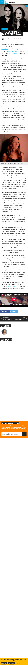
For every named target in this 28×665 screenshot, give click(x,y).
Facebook (5, 311)
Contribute (11, 663)
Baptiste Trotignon (11, 51)
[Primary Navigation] (2, 2)
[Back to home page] (16, 2)
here (8, 286)
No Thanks (18, 663)
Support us (3, 663)
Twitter (14, 311)
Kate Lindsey (5, 49)
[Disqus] (14, 360)
